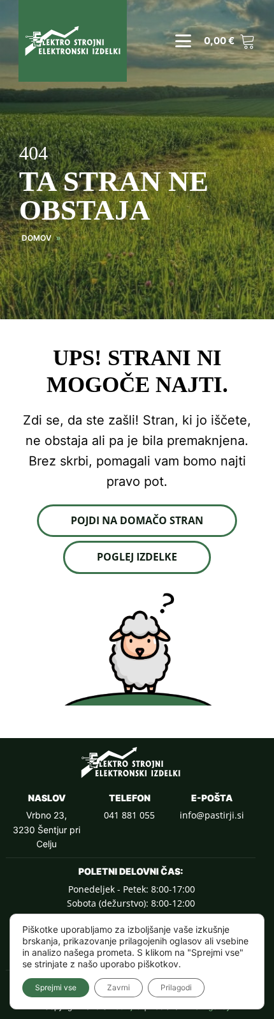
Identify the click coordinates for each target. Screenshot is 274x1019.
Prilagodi (176, 987)
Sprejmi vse (55, 987)
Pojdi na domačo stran (137, 520)
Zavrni (118, 987)
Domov (37, 238)
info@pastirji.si (212, 815)
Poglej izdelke (137, 557)
